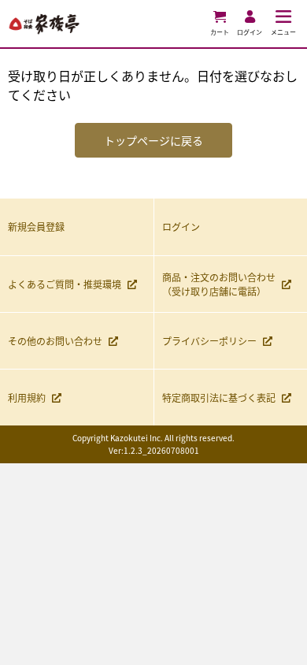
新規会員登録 (36, 226)
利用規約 (27, 397)
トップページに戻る (153, 140)
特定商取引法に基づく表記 (219, 397)
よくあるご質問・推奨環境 (64, 284)
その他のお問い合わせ (55, 340)
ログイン (181, 226)
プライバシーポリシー (209, 340)
